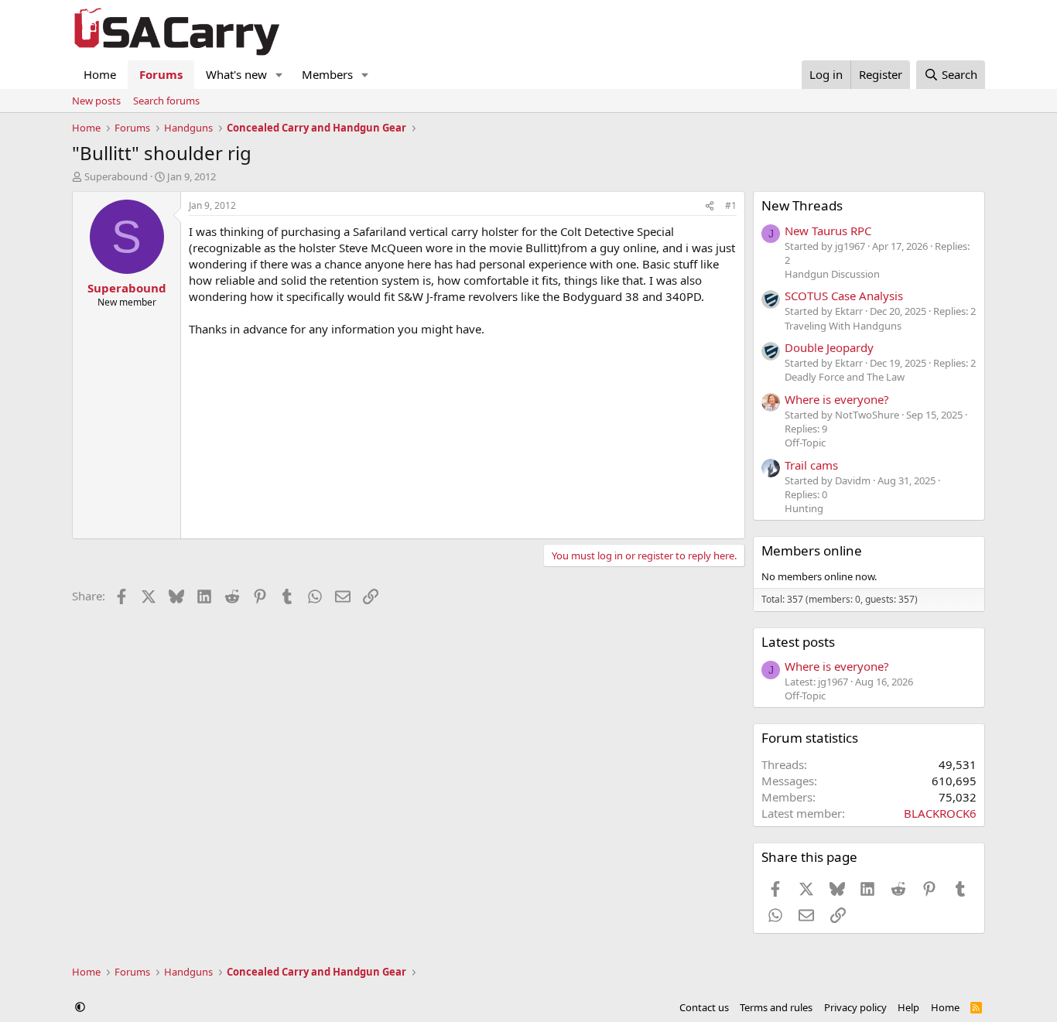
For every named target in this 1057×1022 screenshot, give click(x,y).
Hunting (804, 508)
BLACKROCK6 (940, 813)
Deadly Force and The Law (845, 377)
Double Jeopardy (829, 347)
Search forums (166, 101)
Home (100, 74)
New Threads (802, 205)
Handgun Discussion (832, 274)
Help (908, 1007)
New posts (96, 101)
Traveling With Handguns (843, 326)
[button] (279, 74)
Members (327, 74)
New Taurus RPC (828, 230)
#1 (731, 205)
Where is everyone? (837, 399)
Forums (161, 74)
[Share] (710, 206)
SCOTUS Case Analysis (844, 295)
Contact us (704, 1007)
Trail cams (811, 465)
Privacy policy (855, 1007)
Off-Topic (805, 442)
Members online (811, 550)
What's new (236, 74)
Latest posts (798, 642)
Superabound (116, 176)
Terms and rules (776, 1007)
